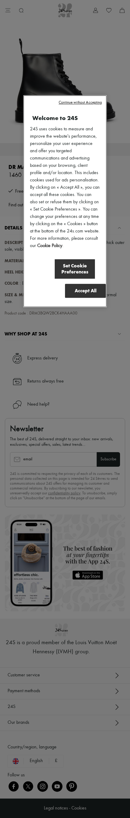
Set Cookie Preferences (74, 269)
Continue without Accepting (80, 103)
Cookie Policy (49, 245)
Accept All (85, 291)
